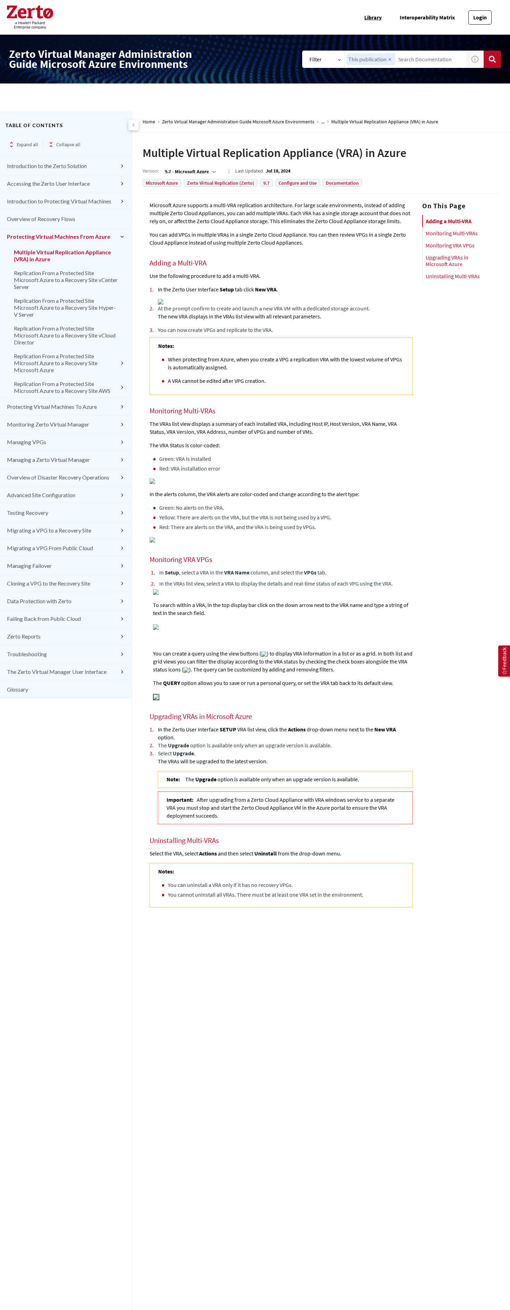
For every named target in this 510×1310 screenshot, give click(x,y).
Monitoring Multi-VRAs (452, 233)
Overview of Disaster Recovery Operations (58, 477)
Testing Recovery (27, 512)
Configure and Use (298, 183)
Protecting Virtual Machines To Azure (52, 406)
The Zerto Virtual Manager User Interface (57, 671)
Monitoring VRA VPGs (450, 245)
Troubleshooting (27, 654)
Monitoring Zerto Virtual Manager (48, 424)
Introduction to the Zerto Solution (47, 165)
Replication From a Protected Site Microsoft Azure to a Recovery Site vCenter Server (66, 280)
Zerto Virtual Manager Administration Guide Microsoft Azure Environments (238, 122)
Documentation (342, 183)
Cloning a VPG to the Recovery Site (48, 583)
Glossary (17, 689)
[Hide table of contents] (133, 125)
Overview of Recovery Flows (41, 219)
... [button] (322, 122)
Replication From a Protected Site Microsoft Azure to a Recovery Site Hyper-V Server (65, 307)
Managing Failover (29, 565)
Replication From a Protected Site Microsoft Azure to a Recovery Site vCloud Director (65, 335)
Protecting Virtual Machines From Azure (58, 236)
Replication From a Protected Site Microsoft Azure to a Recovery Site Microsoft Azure (55, 363)
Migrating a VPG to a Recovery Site (49, 530)
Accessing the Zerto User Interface (48, 183)
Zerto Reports (24, 636)
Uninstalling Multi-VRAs (453, 276)
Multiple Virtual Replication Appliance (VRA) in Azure (62, 255)
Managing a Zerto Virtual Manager (48, 459)
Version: (151, 171)
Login (480, 17)
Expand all (27, 144)
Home (149, 122)
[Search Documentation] (492, 59)
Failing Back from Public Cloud (44, 618)
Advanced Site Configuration (41, 495)
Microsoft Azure (162, 183)
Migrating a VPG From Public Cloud (50, 548)
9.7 (266, 183)
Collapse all (68, 144)
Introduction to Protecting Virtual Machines (59, 201)
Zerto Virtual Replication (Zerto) (220, 183)
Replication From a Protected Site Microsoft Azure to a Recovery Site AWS (62, 387)
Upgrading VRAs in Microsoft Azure (447, 260)
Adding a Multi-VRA (448, 221)
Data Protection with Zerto (39, 601)
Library (373, 17)
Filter (315, 59)
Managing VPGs (26, 442)
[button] (389, 59)
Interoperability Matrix (427, 17)
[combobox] (405, 59)
